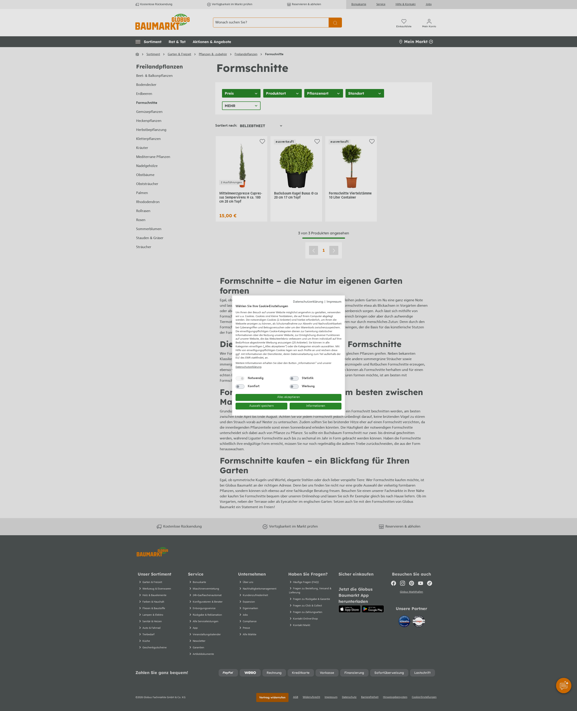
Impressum (334, 301)
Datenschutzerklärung (308, 301)
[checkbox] (240, 378)
